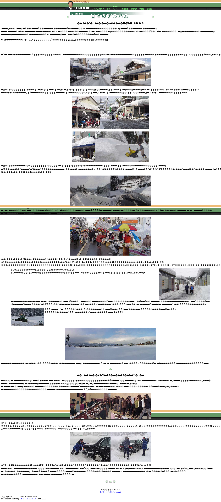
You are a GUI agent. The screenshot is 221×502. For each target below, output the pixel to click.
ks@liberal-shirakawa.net (110, 492)
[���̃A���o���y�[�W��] (153, 18)
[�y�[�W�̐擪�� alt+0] (110, 483)
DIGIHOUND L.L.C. (28, 499)
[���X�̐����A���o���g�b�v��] (116, 7)
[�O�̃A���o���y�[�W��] (68, 18)
